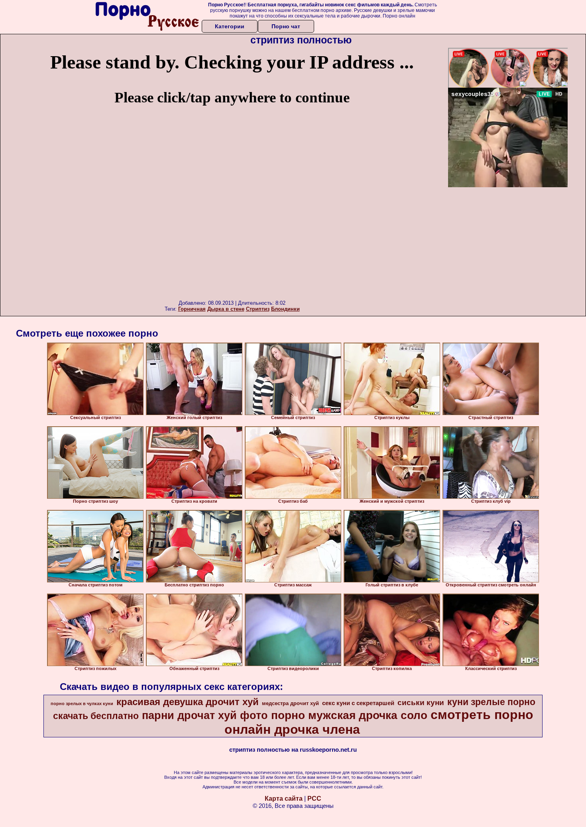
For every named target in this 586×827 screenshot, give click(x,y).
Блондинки (285, 309)
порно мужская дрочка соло (349, 715)
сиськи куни (420, 702)
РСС (314, 798)
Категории (229, 26)
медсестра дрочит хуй (290, 703)
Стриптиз (257, 309)
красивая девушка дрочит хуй (187, 701)
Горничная (192, 309)
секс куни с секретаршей (358, 703)
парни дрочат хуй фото (205, 715)
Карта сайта (284, 798)
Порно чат (285, 26)
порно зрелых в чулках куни (82, 703)
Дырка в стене (225, 309)
